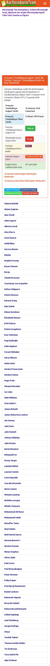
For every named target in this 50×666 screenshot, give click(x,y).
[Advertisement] (25, 47)
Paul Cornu (9, 563)
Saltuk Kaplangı (11, 615)
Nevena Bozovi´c (12, 540)
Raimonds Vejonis (12, 597)
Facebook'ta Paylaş (28, 190)
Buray (7, 272)
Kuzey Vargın (10, 460)
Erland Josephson (12, 329)
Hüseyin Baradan (12, 386)
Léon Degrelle (11, 477)
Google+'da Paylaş (30, 193)
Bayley (7, 255)
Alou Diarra (9, 232)
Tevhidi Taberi (11, 637)
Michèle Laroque (12, 500)
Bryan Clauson (11, 266)
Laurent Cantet (11, 472)
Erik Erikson (10, 323)
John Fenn (9, 426)
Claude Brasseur (12, 278)
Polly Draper (10, 580)
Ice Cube (8, 392)
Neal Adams (9, 529)
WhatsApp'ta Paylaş (13, 193)
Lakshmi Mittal (11, 466)
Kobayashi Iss (10, 455)
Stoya (7, 632)
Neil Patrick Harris (12, 535)
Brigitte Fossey (11, 261)
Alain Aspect (10, 221)
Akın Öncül (9, 215)
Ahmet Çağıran (11, 209)
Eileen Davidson (11, 312)
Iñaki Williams (10, 398)
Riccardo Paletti (11, 603)
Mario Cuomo (10, 489)
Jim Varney (9, 420)
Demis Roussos (11, 295)
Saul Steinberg (11, 620)
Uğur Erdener (10, 660)
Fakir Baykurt (10, 346)
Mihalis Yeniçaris (12, 506)
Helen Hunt (9, 363)
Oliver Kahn (9, 557)
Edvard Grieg (10, 301)
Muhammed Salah (12, 517)
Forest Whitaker (11, 352)
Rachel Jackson (11, 592)
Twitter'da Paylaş (12, 190)
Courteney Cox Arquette (16, 283)
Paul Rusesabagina (13, 569)
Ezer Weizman (11, 335)
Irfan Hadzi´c (10, 403)
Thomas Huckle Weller (14, 643)
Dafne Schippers (12, 289)
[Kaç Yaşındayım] (18, 3)
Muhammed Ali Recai (14, 512)
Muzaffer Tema (11, 523)
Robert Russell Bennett (15, 609)
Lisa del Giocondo (12, 483)
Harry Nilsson (10, 358)
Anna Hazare (10, 238)
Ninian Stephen (11, 552)
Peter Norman (11, 575)
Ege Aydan (9, 306)
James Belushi (11, 409)
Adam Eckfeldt (11, 203)
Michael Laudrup (12, 495)
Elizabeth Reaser (12, 318)
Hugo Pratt (9, 380)
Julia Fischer (10, 443)
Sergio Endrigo (11, 626)
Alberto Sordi (10, 226)
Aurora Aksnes (11, 249)
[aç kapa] (45, 3)
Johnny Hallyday (12, 438)
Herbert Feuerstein (13, 369)
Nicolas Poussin (11, 546)
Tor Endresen (10, 649)
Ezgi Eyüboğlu (11, 340)
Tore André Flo (11, 654)
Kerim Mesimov (11, 449)
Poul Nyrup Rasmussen (14, 586)
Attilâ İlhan (9, 243)
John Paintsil (10, 432)
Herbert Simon (11, 375)
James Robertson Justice (16, 415)
